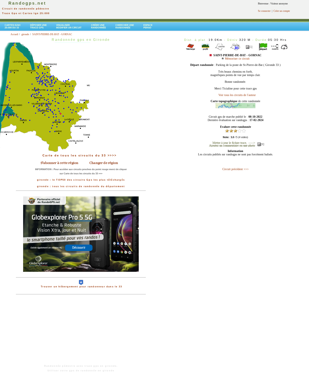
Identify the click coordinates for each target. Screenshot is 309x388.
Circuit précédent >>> (235, 169)
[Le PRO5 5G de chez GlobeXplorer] (81, 275)
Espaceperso (147, 26)
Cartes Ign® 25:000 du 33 (13, 26)
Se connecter (264, 10)
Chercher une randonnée (124, 26)
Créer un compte (281, 10)
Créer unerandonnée (98, 26)
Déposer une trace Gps (38, 26)
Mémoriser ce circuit (237, 58)
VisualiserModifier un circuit (69, 26)
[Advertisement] (81, 331)
